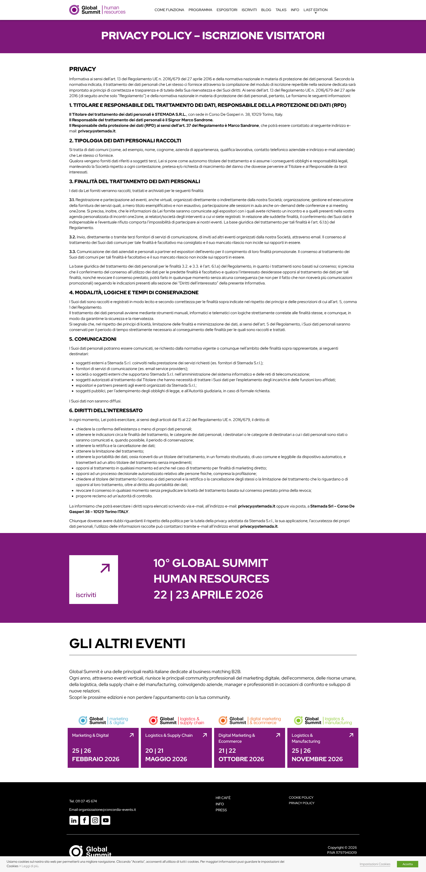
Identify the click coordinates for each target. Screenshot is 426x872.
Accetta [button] (407, 864)
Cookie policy (301, 798)
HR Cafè (223, 798)
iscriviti (86, 595)
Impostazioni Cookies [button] (375, 864)
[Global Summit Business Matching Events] (90, 851)
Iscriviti (249, 10)
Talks (281, 10)
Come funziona (169, 10)
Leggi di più (30, 866)
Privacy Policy (301, 803)
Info (295, 10)
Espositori (227, 10)
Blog (266, 10)
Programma (200, 10)
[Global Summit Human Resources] (97, 9)
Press (221, 810)
